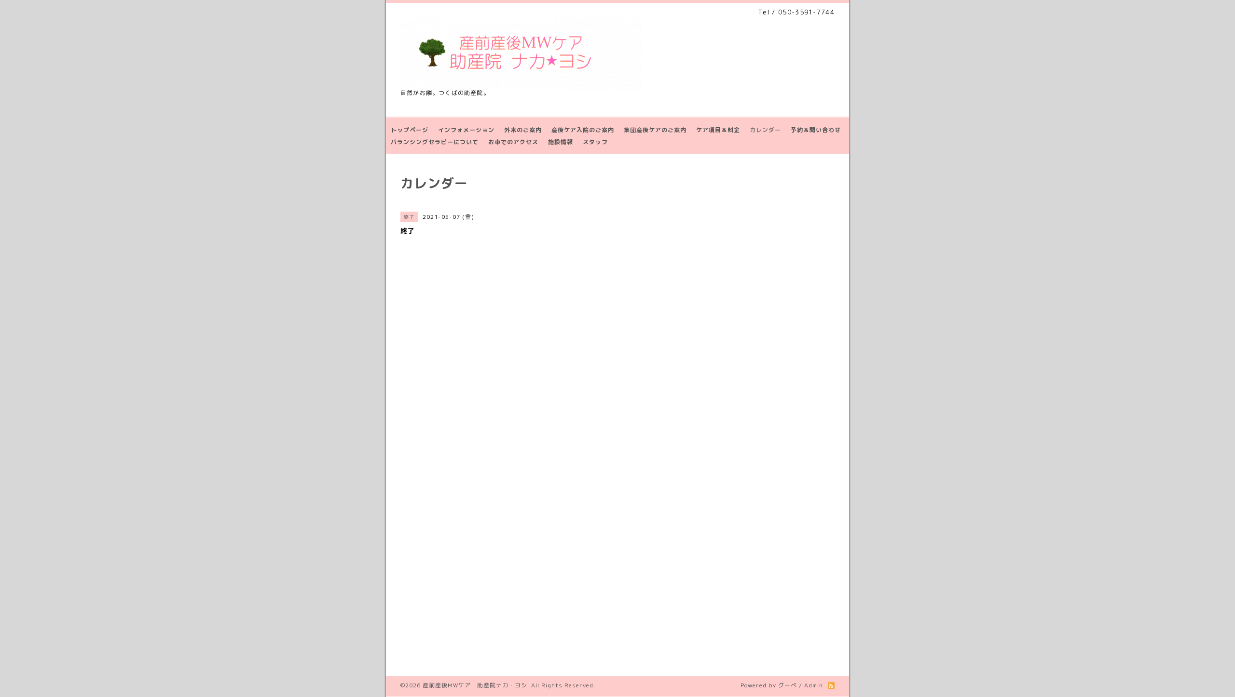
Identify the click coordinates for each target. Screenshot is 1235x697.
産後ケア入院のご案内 (582, 130)
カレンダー (765, 130)
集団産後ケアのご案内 (655, 130)
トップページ (409, 130)
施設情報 (560, 142)
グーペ (787, 685)
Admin (813, 685)
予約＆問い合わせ (816, 130)
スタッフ (595, 142)
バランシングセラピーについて (435, 142)
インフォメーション (466, 130)
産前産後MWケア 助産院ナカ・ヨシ (475, 685)
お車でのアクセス (513, 142)
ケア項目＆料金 (718, 130)
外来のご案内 (523, 130)
